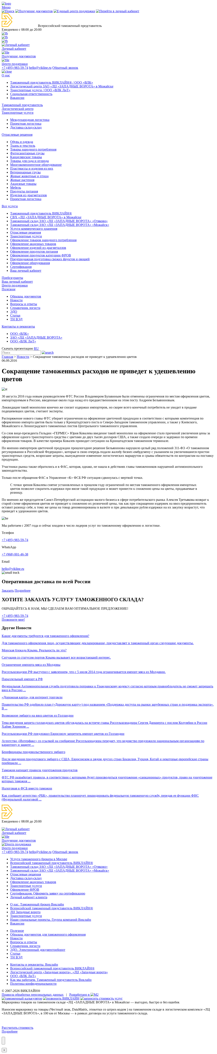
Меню (6, 7)
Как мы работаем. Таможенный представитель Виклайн (51, 980)
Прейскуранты (12, 278)
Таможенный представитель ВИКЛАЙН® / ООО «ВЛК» (51, 82)
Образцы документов (25, 296)
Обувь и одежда (21, 142)
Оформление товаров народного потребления (43, 240)
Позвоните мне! (13, 619)
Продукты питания (24, 191)
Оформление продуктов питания (34, 251)
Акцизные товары (23, 184)
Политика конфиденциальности (33, 983)
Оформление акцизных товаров (33, 244)
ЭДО (13, 311)
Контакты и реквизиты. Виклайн (34, 964)
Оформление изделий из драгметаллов (38, 247)
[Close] (3, 1040)
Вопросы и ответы (23, 304)
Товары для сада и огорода (29, 161)
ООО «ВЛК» (19, 333)
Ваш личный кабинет (25, 270)
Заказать (8, 590)
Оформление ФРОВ (24, 889)
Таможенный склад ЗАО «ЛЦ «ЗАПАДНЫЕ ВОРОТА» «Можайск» (59, 225)
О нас (6, 75)
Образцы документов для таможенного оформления (48, 934)
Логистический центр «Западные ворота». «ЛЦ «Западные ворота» (59, 972)
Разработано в (79, 994)
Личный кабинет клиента (28, 897)
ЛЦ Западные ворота (25, 912)
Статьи (15, 315)
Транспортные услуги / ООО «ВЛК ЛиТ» (40, 90)
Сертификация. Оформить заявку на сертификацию (47, 893)
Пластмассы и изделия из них (31, 168)
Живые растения (22, 180)
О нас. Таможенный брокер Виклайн (37, 904)
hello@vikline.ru (40, 67)
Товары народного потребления (33, 149)
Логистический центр (17, 109)
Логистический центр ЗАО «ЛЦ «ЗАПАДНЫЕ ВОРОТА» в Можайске (61, 86)
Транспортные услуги (17, 112)
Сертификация (21, 267)
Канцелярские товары (26, 157)
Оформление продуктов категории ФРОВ (40, 255)
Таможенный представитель (22, 105)
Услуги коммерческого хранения (33, 228)
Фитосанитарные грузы (27, 153)
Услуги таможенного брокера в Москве (38, 859)
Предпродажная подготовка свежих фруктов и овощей (50, 259)
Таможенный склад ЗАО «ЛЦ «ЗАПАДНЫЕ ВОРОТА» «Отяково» (59, 221)
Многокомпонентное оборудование (36, 164)
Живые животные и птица (29, 176)
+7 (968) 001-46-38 (15, 554)
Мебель (15, 187)
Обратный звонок (65, 67)
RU (36, 348)
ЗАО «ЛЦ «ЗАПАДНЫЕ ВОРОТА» (36, 337)
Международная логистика (29, 120)
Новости (16, 300)
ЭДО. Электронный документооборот (37, 950)
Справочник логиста (25, 308)
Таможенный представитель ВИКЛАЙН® (41, 213)
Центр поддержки (15, 285)
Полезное (8, 289)
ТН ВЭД (16, 319)
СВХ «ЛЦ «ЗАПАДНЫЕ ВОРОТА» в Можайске (45, 217)
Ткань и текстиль (22, 145)
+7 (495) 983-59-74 (15, 67)
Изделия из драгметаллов (28, 195)
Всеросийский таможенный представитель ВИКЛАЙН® (51, 863)
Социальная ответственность (31, 94)
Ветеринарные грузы (25, 172)
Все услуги (10, 206)
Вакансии (17, 98)
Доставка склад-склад (26, 127)
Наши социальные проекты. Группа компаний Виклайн (50, 919)
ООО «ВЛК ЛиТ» (23, 341)
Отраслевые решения (17, 134)
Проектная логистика (25, 123)
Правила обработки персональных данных (33, 994)
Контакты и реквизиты (18, 326)
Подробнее (23, 590)
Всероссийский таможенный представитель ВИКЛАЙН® (52, 968)
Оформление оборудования (30, 263)
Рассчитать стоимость (17, 1027)
